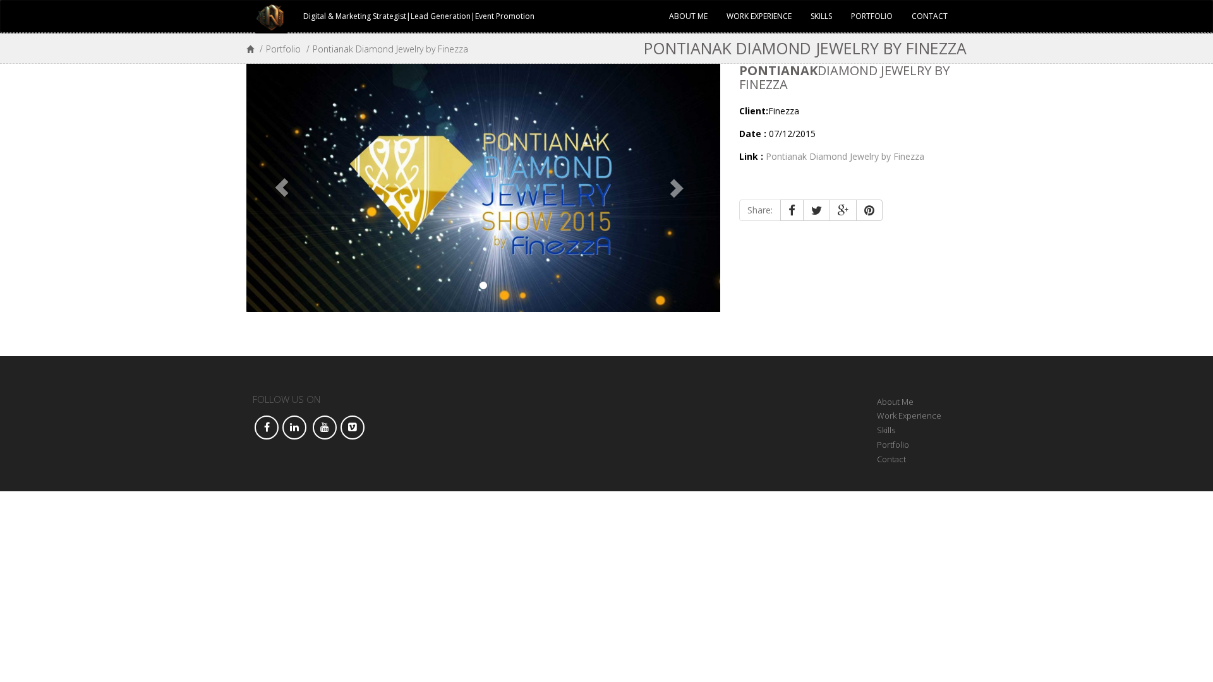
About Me (688, 16)
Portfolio (872, 16)
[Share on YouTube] (325, 428)
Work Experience (759, 16)
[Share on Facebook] (267, 428)
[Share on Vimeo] (353, 428)
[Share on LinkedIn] (294, 428)
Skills (821, 16)
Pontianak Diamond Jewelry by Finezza (845, 156)
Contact (930, 16)
